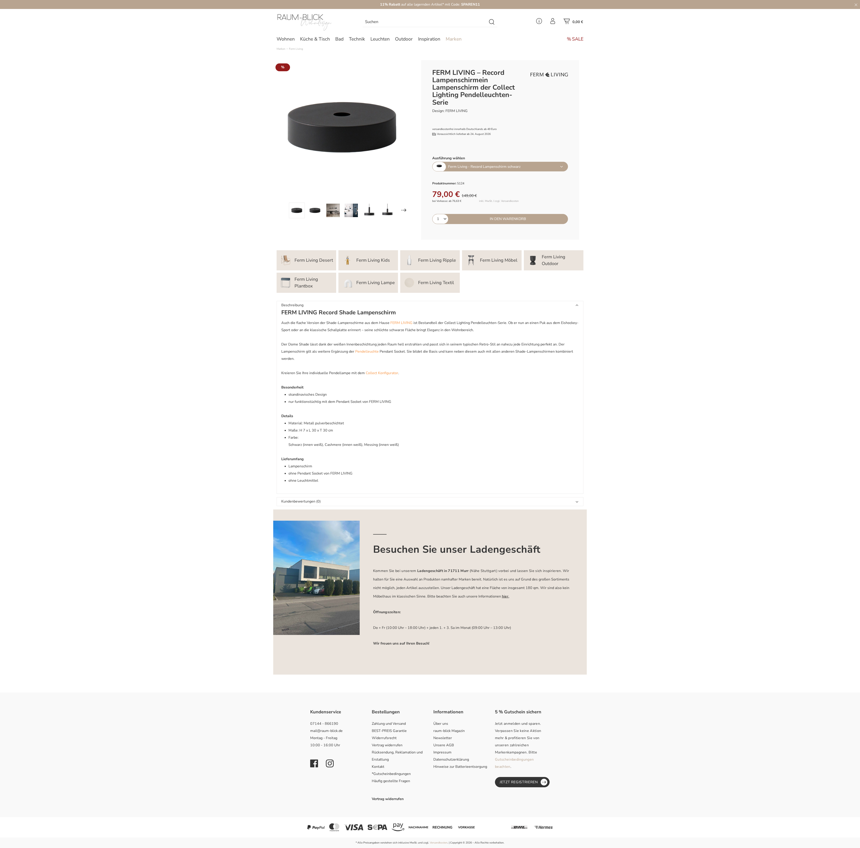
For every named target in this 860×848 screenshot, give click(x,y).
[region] (342, 139)
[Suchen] (492, 22)
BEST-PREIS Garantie (389, 730)
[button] (430, 305)
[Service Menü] (539, 22)
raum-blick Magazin (449, 730)
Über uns (440, 723)
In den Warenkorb (508, 218)
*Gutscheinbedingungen (391, 773)
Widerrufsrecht (384, 738)
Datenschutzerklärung (451, 759)
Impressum (442, 752)
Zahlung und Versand (389, 723)
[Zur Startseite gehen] (312, 22)
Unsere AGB (443, 745)
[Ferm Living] (549, 74)
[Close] (856, 4)
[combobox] (425, 22)
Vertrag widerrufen (387, 745)
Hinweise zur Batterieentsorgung (460, 766)
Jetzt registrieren (519, 782)
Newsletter (442, 738)
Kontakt (378, 766)
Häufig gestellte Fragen (391, 781)
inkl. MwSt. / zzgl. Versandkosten (499, 201)
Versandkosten (438, 842)
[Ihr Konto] (552, 22)
